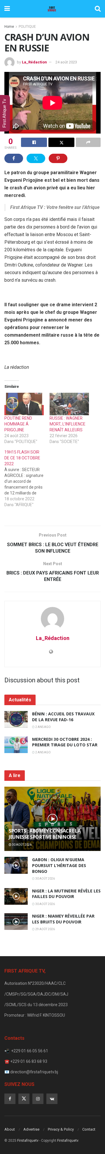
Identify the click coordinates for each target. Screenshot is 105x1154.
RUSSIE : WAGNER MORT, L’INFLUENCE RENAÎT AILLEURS (67, 424)
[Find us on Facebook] (9, 1099)
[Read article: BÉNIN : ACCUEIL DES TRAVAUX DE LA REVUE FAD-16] (16, 719)
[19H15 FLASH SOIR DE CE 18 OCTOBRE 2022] (27, 478)
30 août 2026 (21, 844)
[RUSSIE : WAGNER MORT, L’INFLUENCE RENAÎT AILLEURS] (69, 404)
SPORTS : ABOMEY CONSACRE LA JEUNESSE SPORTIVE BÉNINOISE (44, 834)
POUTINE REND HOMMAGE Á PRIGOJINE (18, 424)
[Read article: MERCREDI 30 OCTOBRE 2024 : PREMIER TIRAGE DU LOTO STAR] (16, 744)
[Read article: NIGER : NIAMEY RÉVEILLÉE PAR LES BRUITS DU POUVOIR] (16, 921)
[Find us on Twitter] (23, 1099)
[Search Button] (98, 9)
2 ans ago (43, 727)
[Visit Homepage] (52, 9)
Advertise (31, 1129)
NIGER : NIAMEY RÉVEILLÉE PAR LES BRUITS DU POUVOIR (63, 919)
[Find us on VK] (51, 1099)
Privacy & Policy (61, 1129)
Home (9, 27)
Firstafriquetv (27, 1141)
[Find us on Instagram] (37, 1099)
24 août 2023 (66, 62)
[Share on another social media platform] (88, 142)
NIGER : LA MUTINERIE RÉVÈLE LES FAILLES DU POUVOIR (66, 893)
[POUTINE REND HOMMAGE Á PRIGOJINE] (24, 404)
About (9, 1129)
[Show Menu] (7, 9)
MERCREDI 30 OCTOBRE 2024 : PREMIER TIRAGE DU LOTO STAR (64, 742)
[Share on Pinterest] (58, 158)
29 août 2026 (45, 929)
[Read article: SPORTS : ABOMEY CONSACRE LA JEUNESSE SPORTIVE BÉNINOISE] (52, 821)
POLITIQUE (27, 27)
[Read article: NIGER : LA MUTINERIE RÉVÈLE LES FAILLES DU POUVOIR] (16, 896)
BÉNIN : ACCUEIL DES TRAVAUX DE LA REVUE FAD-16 (63, 716)
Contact (88, 1129)
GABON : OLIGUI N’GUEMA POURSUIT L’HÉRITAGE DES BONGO (59, 865)
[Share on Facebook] (34, 142)
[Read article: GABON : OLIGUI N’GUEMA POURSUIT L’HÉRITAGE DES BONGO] (16, 865)
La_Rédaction (34, 62)
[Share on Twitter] (61, 142)
